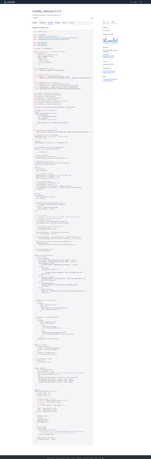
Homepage (106, 54)
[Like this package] (90, 18)
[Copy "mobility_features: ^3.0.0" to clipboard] (63, 11)
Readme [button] (34, 23)
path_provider (111, 71)
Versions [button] (64, 23)
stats (113, 72)
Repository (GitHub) (108, 56)
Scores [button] (72, 23)
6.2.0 (59, 15)
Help (141, 2)
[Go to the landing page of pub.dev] (9, 2)
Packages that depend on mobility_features (110, 80)
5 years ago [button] (41, 15)
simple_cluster (107, 72)
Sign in (135, 2)
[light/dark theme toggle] (146, 2)
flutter (104, 71)
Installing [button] (57, 23)
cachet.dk (50, 15)
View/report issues (108, 57)
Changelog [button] (42, 23)
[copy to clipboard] (92, 30)
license (112, 64)
